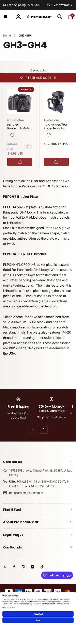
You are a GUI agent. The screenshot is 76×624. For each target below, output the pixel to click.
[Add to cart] (19, 162)
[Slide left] (33, 429)
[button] (5, 16)
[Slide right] (43, 429)
